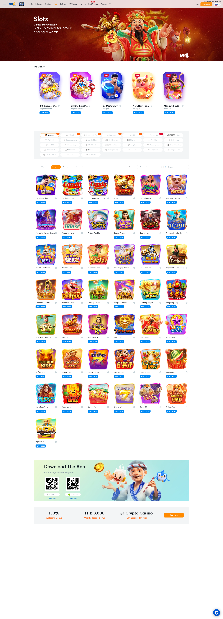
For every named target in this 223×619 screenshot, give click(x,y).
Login (196, 4)
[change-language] (217, 4)
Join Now (206, 4)
